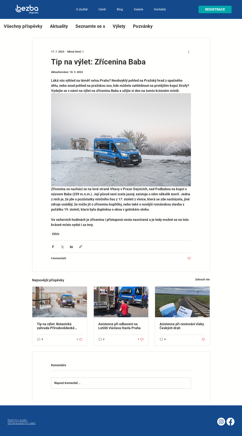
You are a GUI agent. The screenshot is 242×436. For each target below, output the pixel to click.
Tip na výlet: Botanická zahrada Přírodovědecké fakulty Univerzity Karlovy (56, 326)
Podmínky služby (17, 420)
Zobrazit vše (202, 279)
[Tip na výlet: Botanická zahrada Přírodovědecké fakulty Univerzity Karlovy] (59, 302)
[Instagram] (221, 422)
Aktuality (59, 26)
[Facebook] (230, 422)
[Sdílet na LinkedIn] (71, 246)
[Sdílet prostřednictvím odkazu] (80, 246)
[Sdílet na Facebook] (53, 246)
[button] (215, 9)
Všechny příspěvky (23, 26)
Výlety (119, 26)
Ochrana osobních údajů (22, 423)
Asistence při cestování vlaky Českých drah (182, 326)
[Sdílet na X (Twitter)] (62, 246)
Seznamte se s (90, 26)
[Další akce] (188, 51)
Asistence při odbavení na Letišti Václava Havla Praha (119, 326)
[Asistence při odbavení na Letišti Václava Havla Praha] (121, 302)
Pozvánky (143, 26)
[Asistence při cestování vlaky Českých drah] (182, 302)
